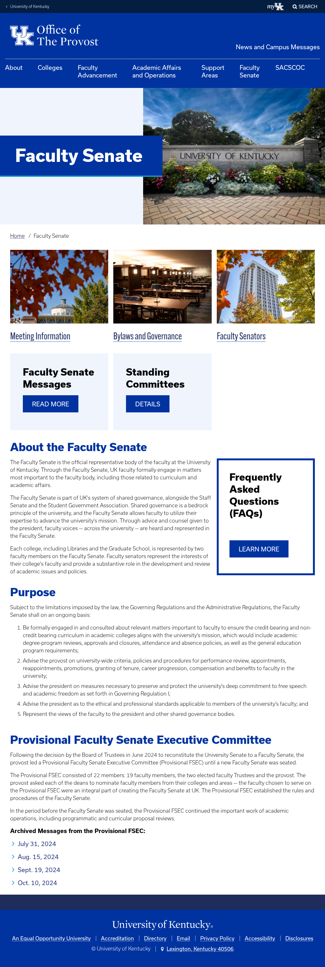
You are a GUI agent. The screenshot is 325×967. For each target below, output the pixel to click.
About (14, 67)
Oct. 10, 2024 (37, 882)
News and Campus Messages (278, 46)
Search (308, 6)
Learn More (259, 549)
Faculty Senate (250, 71)
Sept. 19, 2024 (39, 869)
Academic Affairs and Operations (156, 71)
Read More (50, 404)
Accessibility (260, 938)
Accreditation (117, 938)
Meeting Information (40, 337)
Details (147, 404)
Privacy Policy (217, 938)
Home (17, 236)
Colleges (50, 67)
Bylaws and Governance (147, 337)
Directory (155, 938)
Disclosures (299, 938)
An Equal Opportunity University (51, 938)
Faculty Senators (241, 337)
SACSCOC (290, 67)
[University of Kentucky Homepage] (162, 925)
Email (183, 938)
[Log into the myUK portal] (276, 6)
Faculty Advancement (97, 71)
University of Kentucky (29, 6)
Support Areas (213, 71)
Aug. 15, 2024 (38, 856)
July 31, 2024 (37, 843)
